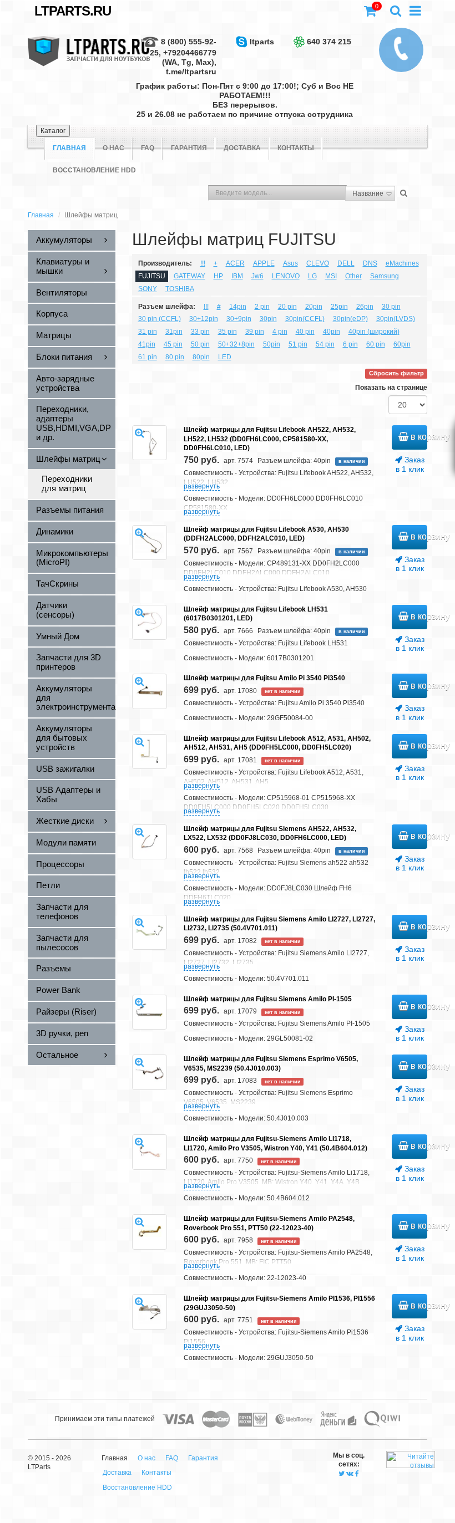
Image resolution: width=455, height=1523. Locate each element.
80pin (201, 357)
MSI (331, 276)
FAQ (147, 148)
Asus (290, 263)
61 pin (147, 357)
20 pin (287, 306)
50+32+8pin (236, 344)
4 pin (279, 331)
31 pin (147, 331)
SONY (147, 289)
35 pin (227, 331)
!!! (202, 263)
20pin (313, 306)
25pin (339, 306)
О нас (113, 148)
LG (312, 276)
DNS (370, 263)
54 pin (325, 344)
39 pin (254, 331)
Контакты (295, 148)
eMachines (402, 263)
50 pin (200, 344)
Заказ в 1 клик (410, 464)
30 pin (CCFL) (159, 319)
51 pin (298, 344)
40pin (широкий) (374, 331)
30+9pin (238, 319)
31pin (174, 331)
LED (224, 357)
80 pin (174, 357)
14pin (237, 306)
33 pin (200, 331)
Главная (41, 215)
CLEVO (317, 263)
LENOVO (286, 276)
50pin (271, 344)
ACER (235, 263)
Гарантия (189, 148)
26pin (364, 306)
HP (218, 276)
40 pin (305, 331)
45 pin (173, 344)
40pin (331, 331)
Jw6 (257, 276)
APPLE (264, 263)
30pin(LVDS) (395, 319)
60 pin (375, 344)
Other (353, 276)
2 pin (262, 306)
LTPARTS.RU (72, 10)
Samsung (384, 276)
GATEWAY (189, 276)
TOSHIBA (179, 289)
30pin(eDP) (350, 319)
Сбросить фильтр (396, 373)
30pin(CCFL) (305, 319)
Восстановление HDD (94, 170)
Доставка (242, 148)
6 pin (350, 344)
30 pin (391, 306)
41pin (146, 344)
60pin (402, 344)
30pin (268, 319)
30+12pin (203, 319)
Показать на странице (391, 387)
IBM (237, 276)
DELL (346, 263)
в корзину (417, 436)
